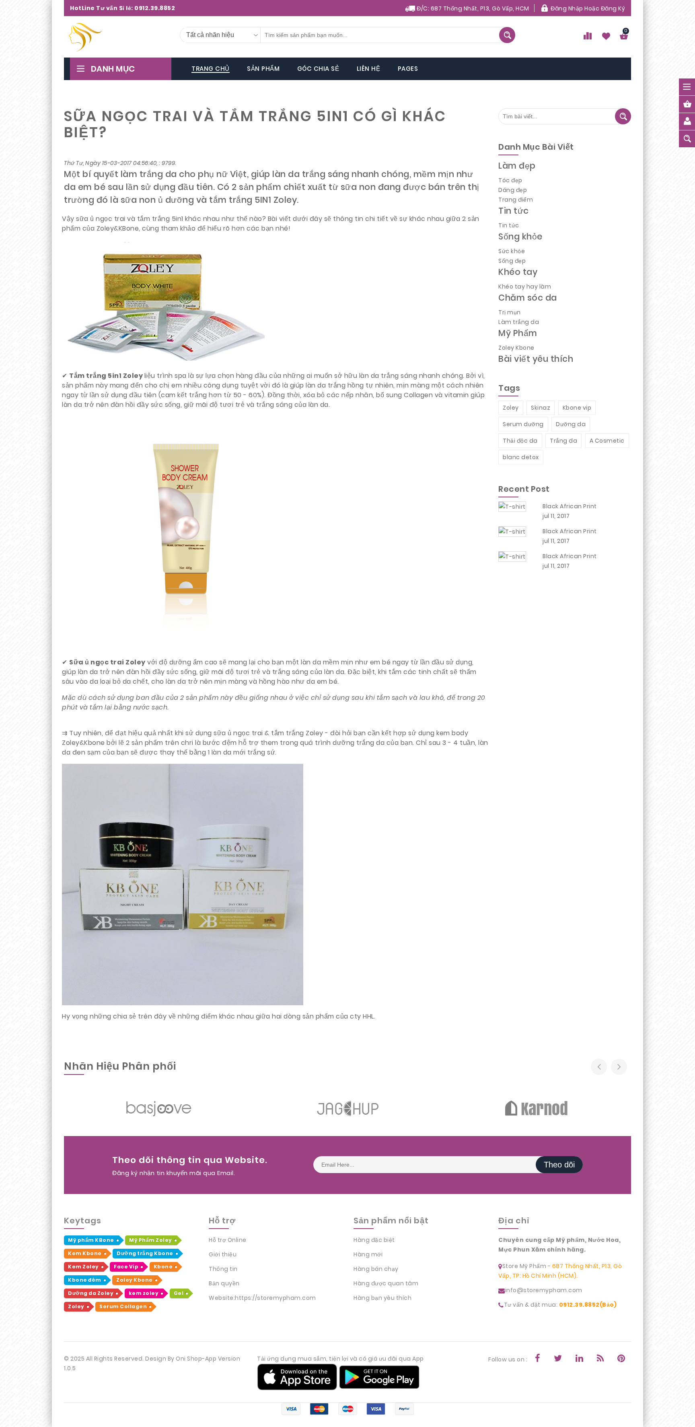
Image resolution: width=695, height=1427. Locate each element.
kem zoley (144, 1293)
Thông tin (223, 1269)
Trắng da (563, 441)
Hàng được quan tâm (386, 1283)
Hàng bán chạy (376, 1269)
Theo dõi (559, 1164)
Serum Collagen (123, 1306)
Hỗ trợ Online (228, 1240)
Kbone (163, 1266)
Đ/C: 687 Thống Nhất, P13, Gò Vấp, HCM (472, 8)
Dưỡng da (571, 424)
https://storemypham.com (275, 1298)
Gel (179, 1293)
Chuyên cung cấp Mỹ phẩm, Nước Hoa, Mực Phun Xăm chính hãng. (559, 1245)
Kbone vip (577, 408)
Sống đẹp (512, 261)
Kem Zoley (83, 1266)
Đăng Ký (613, 8)
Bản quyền (224, 1283)
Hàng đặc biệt (374, 1240)
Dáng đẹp (512, 190)
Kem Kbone (85, 1253)
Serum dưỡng (523, 424)
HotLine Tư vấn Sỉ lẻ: (122, 8)
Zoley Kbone (516, 348)
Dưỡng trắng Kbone (145, 1253)
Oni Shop (189, 1359)
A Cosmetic (607, 441)
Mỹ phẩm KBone (91, 1240)
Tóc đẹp (510, 180)
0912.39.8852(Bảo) (588, 1305)
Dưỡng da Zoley (90, 1293)
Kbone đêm (84, 1279)
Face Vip (126, 1266)
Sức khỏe (511, 251)
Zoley (511, 408)
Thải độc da (520, 441)
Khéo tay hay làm (524, 287)
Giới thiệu (222, 1254)
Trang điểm (515, 200)
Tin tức (508, 225)
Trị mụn (509, 312)
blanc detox (521, 457)
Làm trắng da (518, 322)
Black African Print (570, 506)
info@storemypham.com (543, 1290)
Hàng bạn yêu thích (382, 1298)
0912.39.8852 (154, 8)
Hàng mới (368, 1254)
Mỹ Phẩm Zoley (150, 1240)
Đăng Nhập (567, 8)
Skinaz (540, 408)
